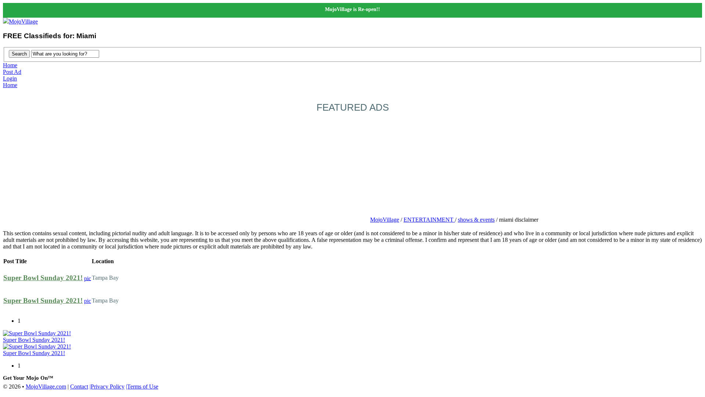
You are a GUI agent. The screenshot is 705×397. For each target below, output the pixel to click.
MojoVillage (23, 21)
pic (87, 278)
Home (10, 65)
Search (19, 54)
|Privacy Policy (107, 386)
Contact (79, 386)
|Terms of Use (142, 386)
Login (10, 78)
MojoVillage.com (46, 386)
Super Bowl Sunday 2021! (43, 278)
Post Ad (12, 72)
